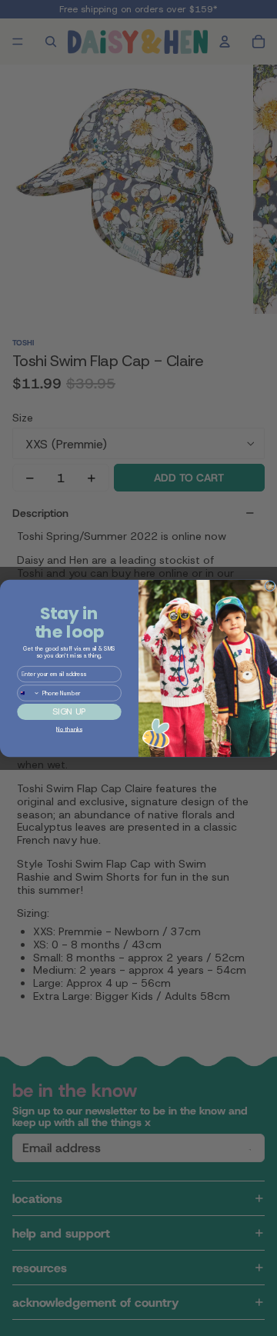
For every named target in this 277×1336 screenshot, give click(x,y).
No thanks (69, 728)
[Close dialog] (270, 586)
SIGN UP (68, 711)
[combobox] (29, 692)
